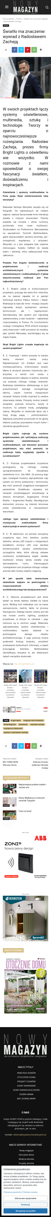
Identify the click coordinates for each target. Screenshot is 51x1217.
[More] (41, 50)
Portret (19, 19)
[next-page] (9, 825)
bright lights (16, 720)
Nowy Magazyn (10, 724)
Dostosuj (25, 1204)
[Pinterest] (27, 50)
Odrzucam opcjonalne (25, 1198)
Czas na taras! (25, 811)
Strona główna (8, 19)
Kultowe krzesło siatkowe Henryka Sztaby (40, 765)
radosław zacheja (37, 724)
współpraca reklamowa (13, 728)
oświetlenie (23, 724)
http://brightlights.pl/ (24, 664)
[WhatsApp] (34, 50)
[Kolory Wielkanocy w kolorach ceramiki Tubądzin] (9, 802)
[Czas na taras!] (9, 815)
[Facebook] (14, 50)
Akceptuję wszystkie (26, 1211)
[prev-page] (4, 825)
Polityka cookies (30, 1192)
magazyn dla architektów (33, 720)
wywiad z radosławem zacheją (16, 732)
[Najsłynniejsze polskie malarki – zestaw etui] (9, 788)
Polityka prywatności (13, 1192)
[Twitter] (21, 50)
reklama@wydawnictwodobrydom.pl (29, 1134)
